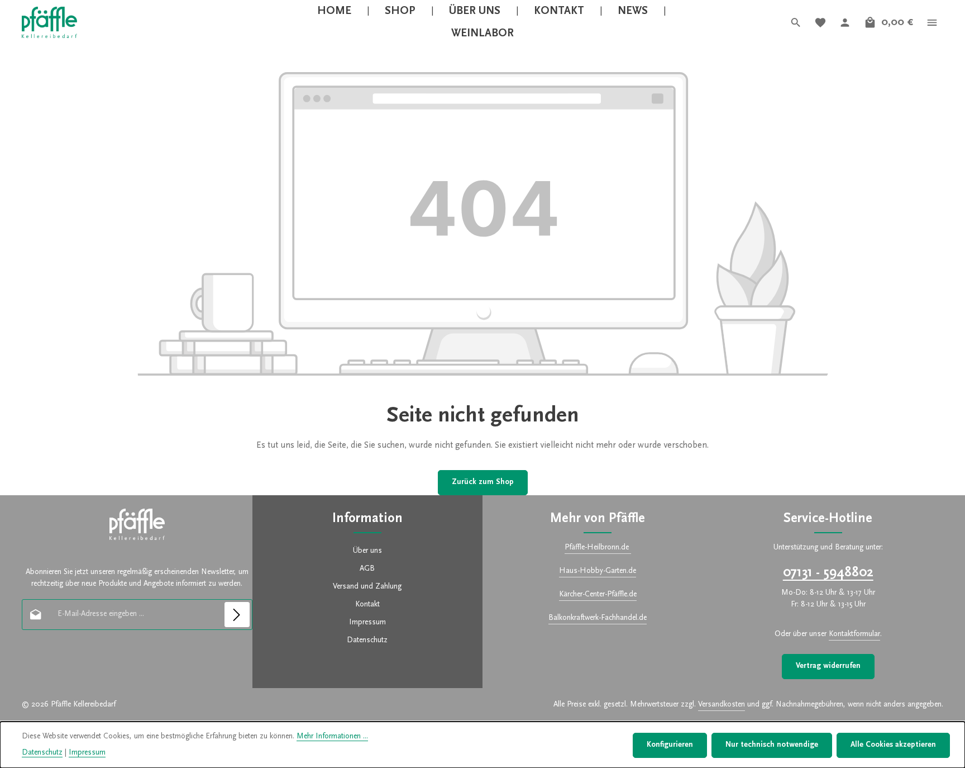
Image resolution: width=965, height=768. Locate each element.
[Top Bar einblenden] (932, 22)
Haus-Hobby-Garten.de (597, 571)
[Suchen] (796, 22)
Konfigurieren (670, 745)
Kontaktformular (854, 634)
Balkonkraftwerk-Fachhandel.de (597, 618)
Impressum (367, 623)
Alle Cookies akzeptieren (893, 745)
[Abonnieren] (237, 614)
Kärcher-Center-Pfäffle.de (598, 595)
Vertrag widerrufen (828, 666)
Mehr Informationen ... (332, 737)
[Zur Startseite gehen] (49, 22)
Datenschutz (367, 640)
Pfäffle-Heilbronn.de (598, 548)
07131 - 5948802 (828, 573)
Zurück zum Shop (483, 482)
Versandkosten (721, 705)
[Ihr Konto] (845, 22)
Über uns (367, 551)
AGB (367, 569)
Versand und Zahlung (367, 587)
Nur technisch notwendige (771, 745)
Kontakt (367, 605)
